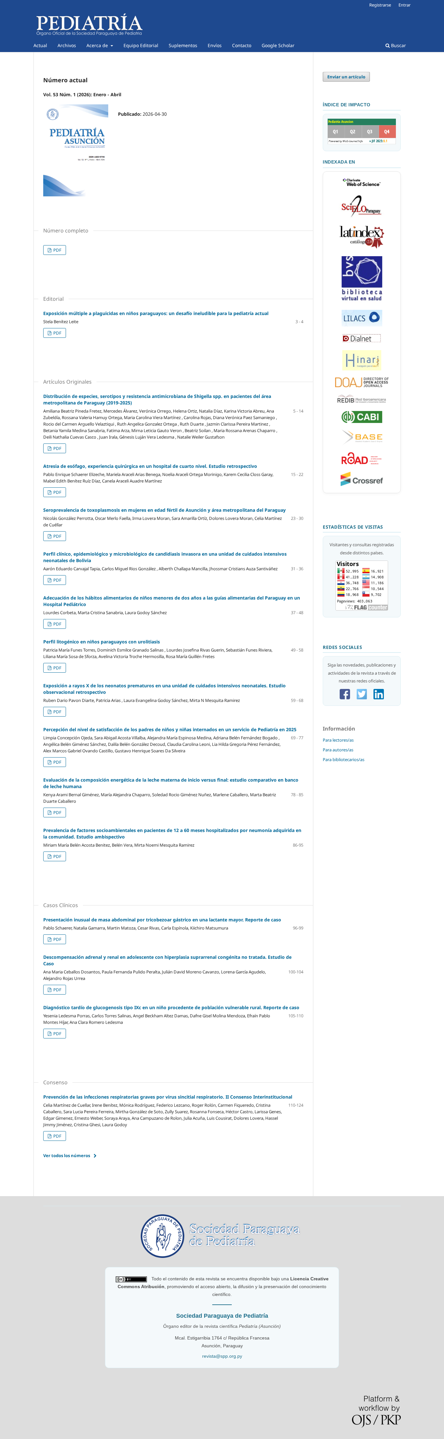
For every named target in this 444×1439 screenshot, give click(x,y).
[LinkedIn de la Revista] (378, 697)
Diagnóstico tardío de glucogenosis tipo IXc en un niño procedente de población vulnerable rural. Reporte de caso (171, 1007)
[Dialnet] (362, 341)
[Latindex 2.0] (361, 247)
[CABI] (362, 421)
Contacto (241, 45)
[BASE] (362, 443)
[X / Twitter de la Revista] (362, 697)
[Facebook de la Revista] (345, 697)
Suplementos (183, 45)
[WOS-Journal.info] (362, 142)
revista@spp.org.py (222, 1356)
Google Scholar (278, 45)
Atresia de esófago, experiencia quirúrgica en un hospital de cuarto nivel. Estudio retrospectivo (150, 466)
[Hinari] (361, 369)
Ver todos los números (66, 1155)
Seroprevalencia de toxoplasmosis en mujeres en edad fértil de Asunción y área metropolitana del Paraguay (164, 510)
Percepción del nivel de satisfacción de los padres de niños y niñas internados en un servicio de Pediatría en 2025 (169, 729)
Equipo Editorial (141, 45)
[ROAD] (362, 463)
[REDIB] (362, 402)
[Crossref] (362, 484)
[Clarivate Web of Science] (362, 186)
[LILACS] (362, 324)
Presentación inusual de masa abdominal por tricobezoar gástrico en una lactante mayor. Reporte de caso (162, 920)
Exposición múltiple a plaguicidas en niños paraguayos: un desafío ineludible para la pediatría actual (155, 313)
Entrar (404, 5)
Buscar (398, 45)
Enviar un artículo (346, 77)
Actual (40, 45)
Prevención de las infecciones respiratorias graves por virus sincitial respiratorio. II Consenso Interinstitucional (167, 1097)
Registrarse (380, 5)
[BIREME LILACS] (362, 301)
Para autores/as (338, 750)
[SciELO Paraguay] (361, 217)
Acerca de (97, 45)
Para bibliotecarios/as (343, 759)
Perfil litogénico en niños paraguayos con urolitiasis (101, 642)
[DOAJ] (362, 385)
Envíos (215, 45)
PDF (56, 250)
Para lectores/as (338, 740)
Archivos (67, 45)
